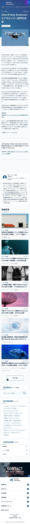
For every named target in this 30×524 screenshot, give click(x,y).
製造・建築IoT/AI (17, 420)
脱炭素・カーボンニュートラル (11, 418)
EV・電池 (6, 406)
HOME (3, 7)
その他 (4, 454)
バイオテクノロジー (17, 425)
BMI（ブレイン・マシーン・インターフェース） (14, 430)
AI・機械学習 (7, 425)
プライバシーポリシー (15, 514)
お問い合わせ (5, 510)
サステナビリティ (16, 423)
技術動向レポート (6, 506)
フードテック (7, 423)
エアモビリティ (6, 26)
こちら (15, 132)
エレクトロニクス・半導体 (10, 408)
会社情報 (3, 493)
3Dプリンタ (7, 432)
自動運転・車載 (7, 420)
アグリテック (14, 406)
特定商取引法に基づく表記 (15, 517)
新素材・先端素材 (8, 415)
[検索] (25, 393)
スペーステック (7, 427)
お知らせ (3, 489)
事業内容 (3, 484)
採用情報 (3, 497)
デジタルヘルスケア (8, 413)
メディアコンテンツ (10, 7)
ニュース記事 (4, 11)
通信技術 (6, 435)
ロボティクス (18, 413)
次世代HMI (17, 415)
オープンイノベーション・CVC (11, 411)
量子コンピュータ (16, 432)
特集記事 (5, 446)
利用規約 (15, 516)
